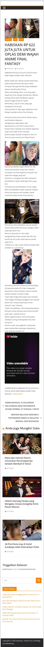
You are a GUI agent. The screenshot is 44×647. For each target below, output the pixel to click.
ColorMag (36, 641)
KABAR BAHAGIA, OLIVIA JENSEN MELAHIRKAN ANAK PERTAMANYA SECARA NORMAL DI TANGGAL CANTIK (22, 405)
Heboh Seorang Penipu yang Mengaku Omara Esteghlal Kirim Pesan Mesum (22, 503)
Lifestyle (8, 39)
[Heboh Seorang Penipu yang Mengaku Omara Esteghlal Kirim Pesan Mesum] (22, 478)
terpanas (19, 641)
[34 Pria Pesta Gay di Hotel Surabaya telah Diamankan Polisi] (22, 521)
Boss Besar (20, 69)
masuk (15, 569)
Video (21, 39)
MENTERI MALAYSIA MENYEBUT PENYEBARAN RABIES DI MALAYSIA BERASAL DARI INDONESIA (23, 417)
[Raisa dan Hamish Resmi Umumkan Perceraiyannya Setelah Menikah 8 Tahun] (22, 435)
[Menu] (4, 8)
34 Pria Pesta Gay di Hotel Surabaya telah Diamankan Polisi (22, 546)
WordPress (10, 643)
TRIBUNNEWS (17, 394)
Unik (15, 39)
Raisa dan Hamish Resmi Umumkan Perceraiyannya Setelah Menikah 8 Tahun (18, 460)
